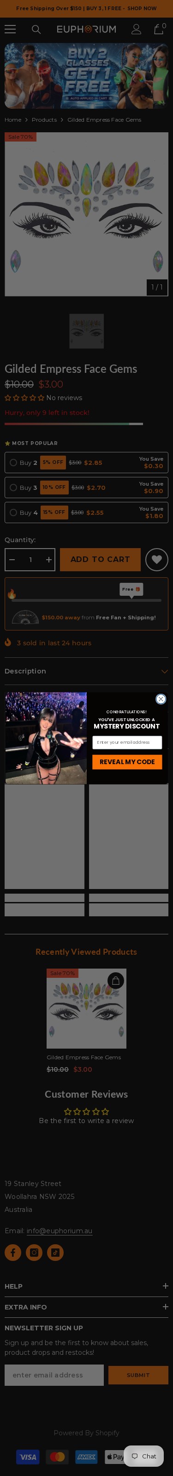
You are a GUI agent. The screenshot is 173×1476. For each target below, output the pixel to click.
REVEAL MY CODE (127, 761)
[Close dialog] (161, 699)
